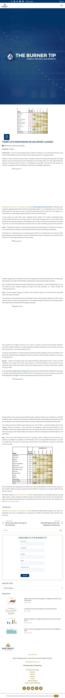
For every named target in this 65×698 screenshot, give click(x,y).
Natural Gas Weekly (18, 146)
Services (32, 672)
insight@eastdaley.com (32, 662)
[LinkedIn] (14, 1)
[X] (11, 1)
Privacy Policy (32, 681)
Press (32, 679)
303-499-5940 (32, 654)
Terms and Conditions (32, 683)
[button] (61, 5)
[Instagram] (17, 1)
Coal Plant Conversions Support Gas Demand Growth (40, 609)
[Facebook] (23, 1)
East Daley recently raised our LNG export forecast (16, 207)
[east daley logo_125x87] (4, 5)
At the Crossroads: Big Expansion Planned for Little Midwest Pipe (42, 630)
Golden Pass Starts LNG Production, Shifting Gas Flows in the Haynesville (43, 599)
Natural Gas (8, 146)
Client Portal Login (32, 670)
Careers (32, 676)
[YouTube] (20, 1)
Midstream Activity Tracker (20, 495)
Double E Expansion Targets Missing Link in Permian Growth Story (42, 619)
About (32, 674)
